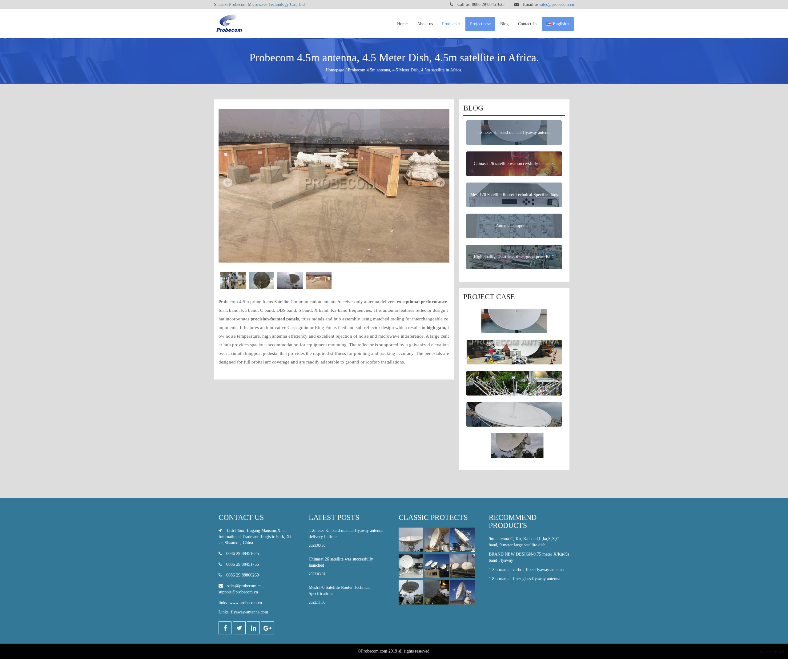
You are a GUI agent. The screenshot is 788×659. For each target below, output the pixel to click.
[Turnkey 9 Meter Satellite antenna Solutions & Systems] (436, 540)
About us (425, 24)
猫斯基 (779, 651)
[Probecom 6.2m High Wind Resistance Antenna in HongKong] (411, 540)
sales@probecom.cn (557, 4)
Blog (504, 24)
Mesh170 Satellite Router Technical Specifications (340, 595)
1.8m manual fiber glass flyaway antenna (524, 579)
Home (402, 24)
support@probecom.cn (238, 592)
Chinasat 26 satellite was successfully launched (341, 566)
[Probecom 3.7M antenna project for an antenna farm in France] (462, 566)
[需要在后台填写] (462, 592)
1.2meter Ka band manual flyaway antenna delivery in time (346, 538)
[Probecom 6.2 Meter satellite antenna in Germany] (436, 566)
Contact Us (527, 24)
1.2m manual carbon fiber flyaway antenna (526, 569)
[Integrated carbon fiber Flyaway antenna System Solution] (411, 566)
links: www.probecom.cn (240, 603)
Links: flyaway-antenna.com (243, 612)
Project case (480, 24)
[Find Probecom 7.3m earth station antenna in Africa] (411, 592)
